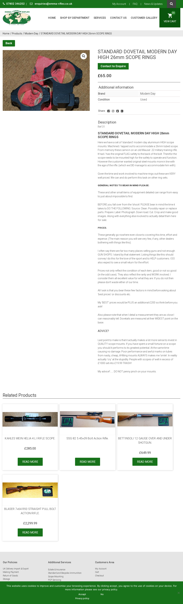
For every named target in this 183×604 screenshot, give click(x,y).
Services (100, 17)
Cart (97, 572)
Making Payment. (11, 572)
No (102, 594)
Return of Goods (10, 575)
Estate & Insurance (56, 569)
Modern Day (147, 93)
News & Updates (153, 3)
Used (143, 99)
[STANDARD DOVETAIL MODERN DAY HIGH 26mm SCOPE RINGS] (108, 111)
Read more (30, 461)
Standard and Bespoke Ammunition (64, 573)
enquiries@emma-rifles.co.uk (53, 3)
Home (52, 17)
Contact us (118, 17)
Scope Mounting (55, 576)
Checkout (99, 575)
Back (9, 43)
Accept (82, 594)
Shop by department (74, 17)
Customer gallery (144, 17)
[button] (83, 56)
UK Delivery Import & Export (16, 568)
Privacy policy (82, 598)
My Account (119, 3)
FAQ (135, 3)
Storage (6, 579)
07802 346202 (15, 3)
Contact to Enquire (113, 66)
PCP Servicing (54, 580)
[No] (178, 593)
